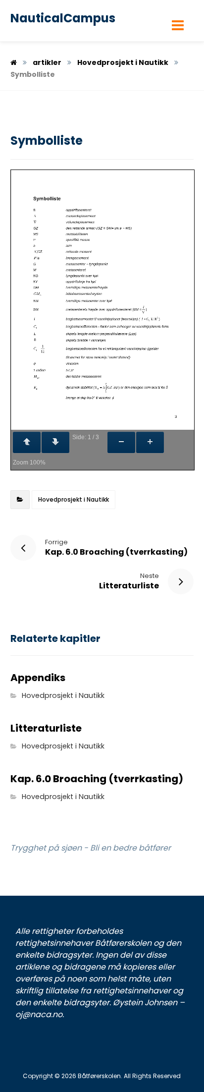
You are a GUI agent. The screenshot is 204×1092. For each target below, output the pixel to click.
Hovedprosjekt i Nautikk (73, 499)
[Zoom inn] (150, 442)
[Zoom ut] (121, 442)
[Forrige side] (27, 442)
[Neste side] (55, 442)
